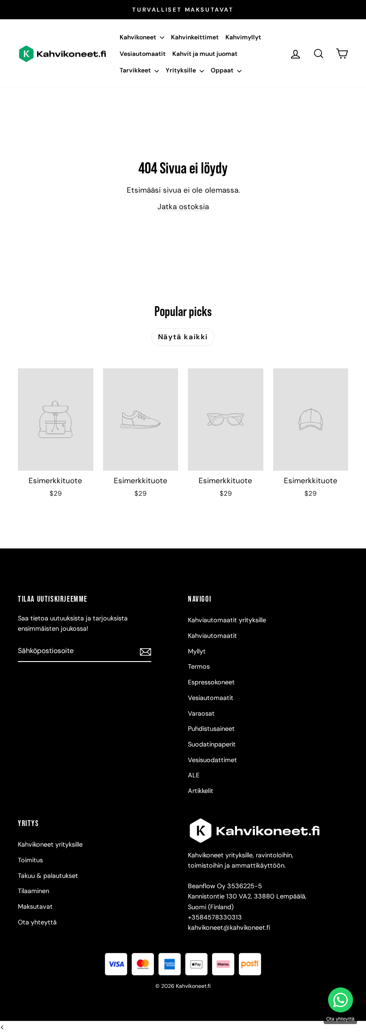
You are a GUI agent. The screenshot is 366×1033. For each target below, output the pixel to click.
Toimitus (30, 860)
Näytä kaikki (183, 337)
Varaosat (201, 713)
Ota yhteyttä (37, 922)
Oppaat (223, 70)
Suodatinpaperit (212, 744)
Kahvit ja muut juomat (204, 54)
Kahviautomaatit (212, 636)
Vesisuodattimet (212, 760)
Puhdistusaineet (211, 729)
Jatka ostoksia (183, 206)
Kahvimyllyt (243, 37)
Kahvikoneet (139, 37)
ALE (194, 775)
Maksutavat (35, 906)
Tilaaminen (33, 891)
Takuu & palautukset (48, 876)
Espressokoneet (211, 682)
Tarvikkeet (136, 70)
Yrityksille (181, 70)
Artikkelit (200, 791)
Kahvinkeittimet (195, 37)
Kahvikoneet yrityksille (50, 844)
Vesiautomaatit (143, 54)
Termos (199, 666)
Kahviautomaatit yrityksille (227, 620)
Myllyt (197, 651)
